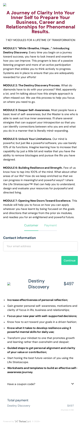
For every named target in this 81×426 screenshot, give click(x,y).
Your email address (19, 246)
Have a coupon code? (21, 384)
